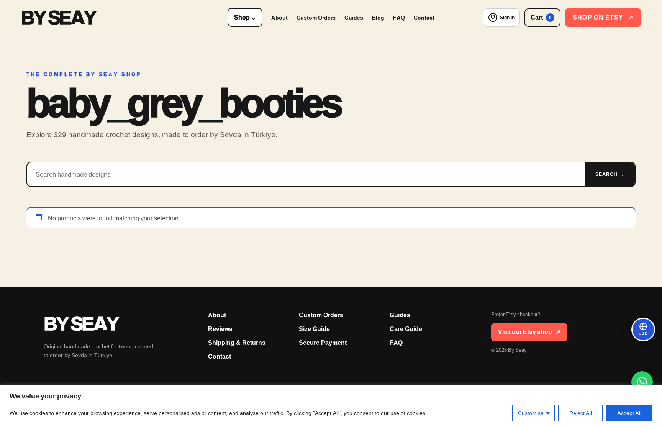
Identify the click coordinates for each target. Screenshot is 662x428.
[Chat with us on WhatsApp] (642, 382)
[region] (331, 406)
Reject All (580, 413)
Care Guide (406, 329)
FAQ (399, 17)
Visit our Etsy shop (529, 332)
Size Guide (314, 329)
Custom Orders (316, 17)
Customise (531, 413)
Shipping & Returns (236, 343)
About (279, 17)
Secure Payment (323, 343)
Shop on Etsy (603, 17)
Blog (378, 17)
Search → (609, 174)
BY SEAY (58, 17)
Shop (245, 17)
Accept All (629, 413)
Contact (424, 17)
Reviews (220, 329)
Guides (353, 17)
